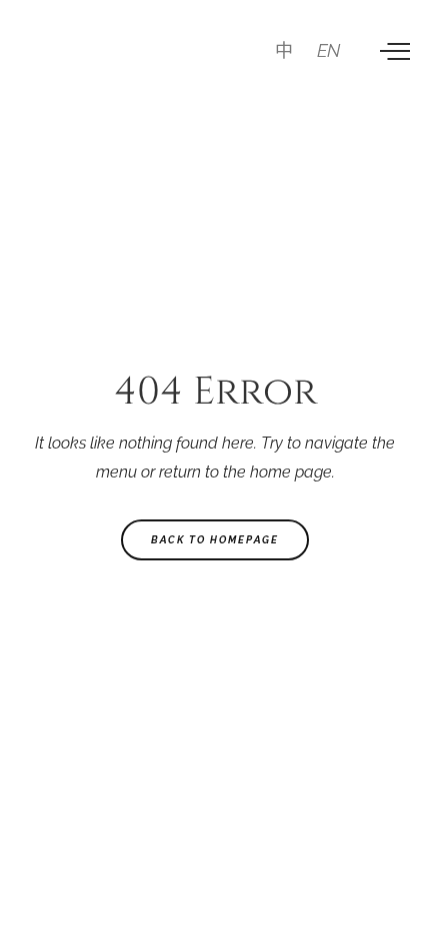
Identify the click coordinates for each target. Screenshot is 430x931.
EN (328, 50)
